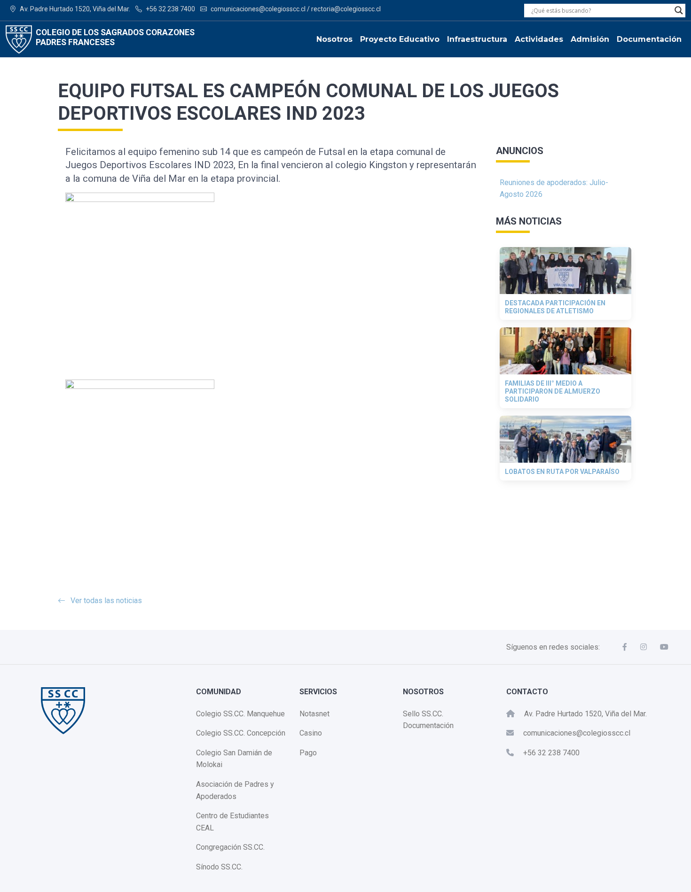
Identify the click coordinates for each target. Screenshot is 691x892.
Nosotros (334, 39)
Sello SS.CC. (423, 713)
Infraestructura (477, 39)
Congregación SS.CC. (230, 847)
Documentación (649, 39)
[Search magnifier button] (678, 10)
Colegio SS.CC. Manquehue (240, 713)
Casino (310, 733)
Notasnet (314, 713)
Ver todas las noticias (106, 600)
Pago (308, 752)
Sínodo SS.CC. (219, 866)
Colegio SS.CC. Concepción (240, 733)
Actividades (539, 39)
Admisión (590, 39)
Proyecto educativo (400, 39)
